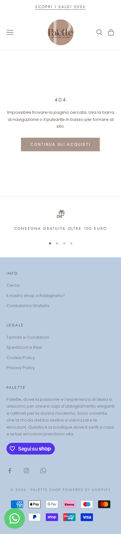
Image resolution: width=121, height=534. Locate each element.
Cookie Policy (20, 358)
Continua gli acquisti (60, 144)
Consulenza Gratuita (27, 306)
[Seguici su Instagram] (26, 470)
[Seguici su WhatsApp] (43, 470)
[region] (60, 221)
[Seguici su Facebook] (9, 470)
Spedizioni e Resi (24, 347)
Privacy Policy (20, 368)
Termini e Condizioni (27, 337)
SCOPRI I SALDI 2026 (60, 7)
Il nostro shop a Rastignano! (35, 296)
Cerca (13, 285)
